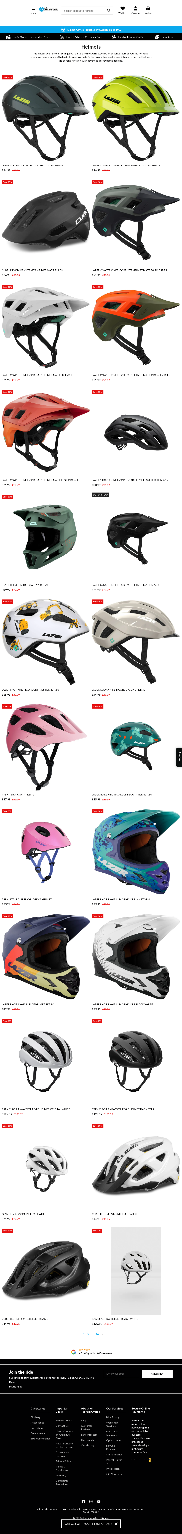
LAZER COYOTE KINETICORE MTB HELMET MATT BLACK (125, 584)
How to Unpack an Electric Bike (64, 1445)
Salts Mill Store (89, 1434)
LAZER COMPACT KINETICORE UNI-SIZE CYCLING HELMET (127, 165)
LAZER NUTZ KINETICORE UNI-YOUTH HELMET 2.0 (122, 794)
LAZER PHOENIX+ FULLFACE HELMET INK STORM (121, 899)
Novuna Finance (110, 1447)
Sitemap (104, 1518)
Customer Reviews (86, 1427)
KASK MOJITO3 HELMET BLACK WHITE (115, 1318)
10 (97, 1334)
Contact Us (62, 1425)
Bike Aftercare (64, 1420)
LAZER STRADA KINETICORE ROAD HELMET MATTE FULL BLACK (130, 480)
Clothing (35, 1417)
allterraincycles (89, 1518)
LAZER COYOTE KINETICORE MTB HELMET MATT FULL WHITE (38, 375)
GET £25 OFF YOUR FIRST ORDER (88, 1523)
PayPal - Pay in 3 (114, 1461)
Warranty (61, 1475)
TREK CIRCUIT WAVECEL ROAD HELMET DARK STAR (123, 1109)
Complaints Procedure (62, 1482)
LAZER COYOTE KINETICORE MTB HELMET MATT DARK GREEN (129, 270)
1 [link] (80, 1334)
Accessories (37, 1422)
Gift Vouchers (114, 1473)
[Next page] (102, 1335)
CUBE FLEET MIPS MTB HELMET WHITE (115, 1213)
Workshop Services (112, 1424)
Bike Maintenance (40, 1438)
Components (38, 1433)
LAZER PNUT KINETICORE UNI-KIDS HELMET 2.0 (30, 689)
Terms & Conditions (62, 1468)
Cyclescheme (113, 1440)
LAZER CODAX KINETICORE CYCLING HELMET (119, 689)
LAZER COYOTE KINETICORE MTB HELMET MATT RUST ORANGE (40, 480)
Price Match (113, 1468)
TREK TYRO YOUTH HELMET (19, 794)
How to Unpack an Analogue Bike (64, 1435)
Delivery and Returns (62, 1454)
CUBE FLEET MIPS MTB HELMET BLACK (25, 1318)
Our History (87, 1445)
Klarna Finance (114, 1454)
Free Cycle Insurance (112, 1433)
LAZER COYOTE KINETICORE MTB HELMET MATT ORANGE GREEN (131, 375)
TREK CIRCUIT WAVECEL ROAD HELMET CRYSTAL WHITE (36, 1109)
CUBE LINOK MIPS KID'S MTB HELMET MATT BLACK (32, 270)
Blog (83, 1420)
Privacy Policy (15, 1387)
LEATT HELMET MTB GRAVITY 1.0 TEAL (25, 584)
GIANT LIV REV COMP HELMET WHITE (24, 1213)
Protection (37, 1427)
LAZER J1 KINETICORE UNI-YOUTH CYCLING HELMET (33, 165)
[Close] (116, 1523)
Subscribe (157, 1374)
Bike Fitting (112, 1417)
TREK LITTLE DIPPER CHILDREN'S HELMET (27, 899)
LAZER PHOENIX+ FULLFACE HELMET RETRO (28, 1004)
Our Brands (87, 1439)
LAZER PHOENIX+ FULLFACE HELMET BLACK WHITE (122, 1004)
